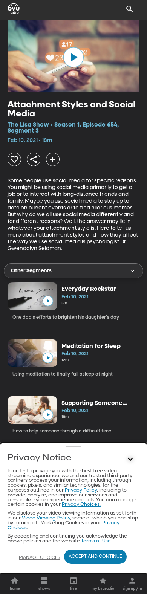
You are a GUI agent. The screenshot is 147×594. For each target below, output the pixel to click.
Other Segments (31, 270)
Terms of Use (96, 541)
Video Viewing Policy (46, 518)
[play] (73, 57)
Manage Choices (39, 558)
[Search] (130, 9)
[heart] (14, 159)
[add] (53, 159)
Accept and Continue (95, 556)
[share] (33, 159)
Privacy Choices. (81, 504)
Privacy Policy (81, 490)
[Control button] (130, 459)
